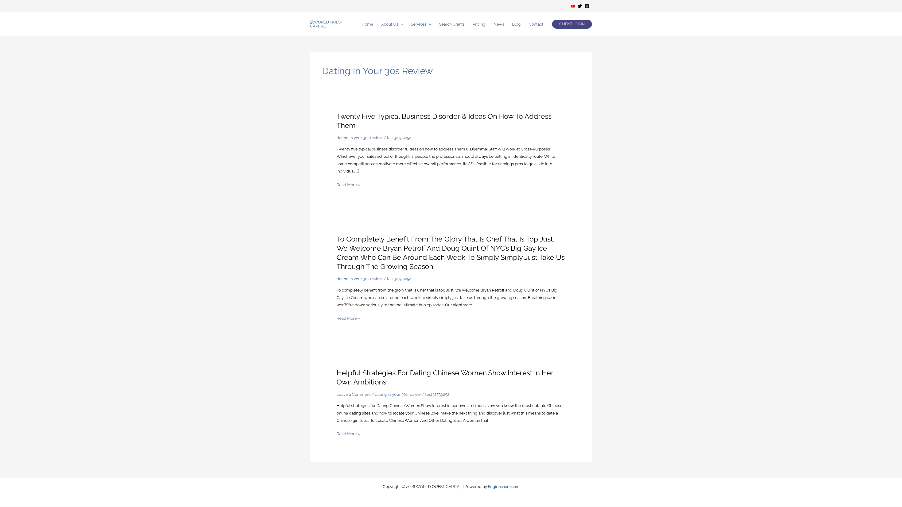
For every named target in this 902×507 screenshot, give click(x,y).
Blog (516, 24)
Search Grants (452, 24)
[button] (572, 24)
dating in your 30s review (360, 137)
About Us (389, 24)
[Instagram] (587, 6)
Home (367, 24)
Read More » (348, 185)
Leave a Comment (354, 394)
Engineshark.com (504, 486)
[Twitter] (580, 6)
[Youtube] (573, 6)
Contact (536, 24)
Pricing (479, 24)
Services (418, 24)
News (499, 24)
